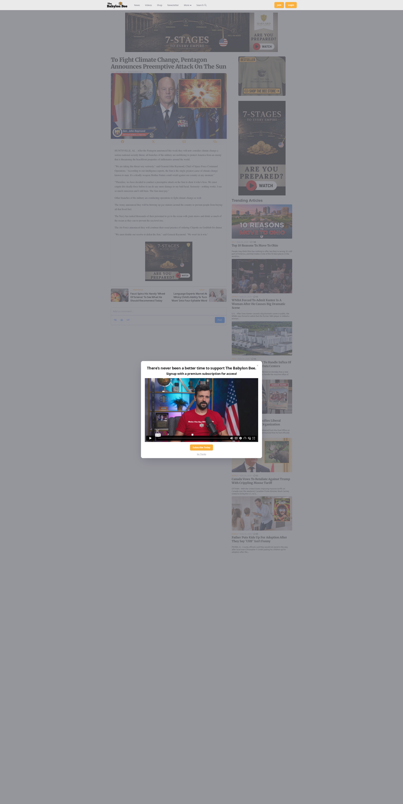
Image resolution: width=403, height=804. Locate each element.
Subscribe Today (201, 447)
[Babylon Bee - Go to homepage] (117, 5)
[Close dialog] (257, 365)
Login (291, 4)
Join (279, 4)
